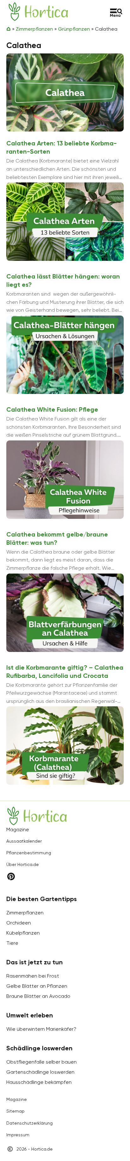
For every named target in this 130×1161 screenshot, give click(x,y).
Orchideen (18, 923)
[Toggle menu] (116, 12)
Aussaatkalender (24, 841)
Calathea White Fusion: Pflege (52, 409)
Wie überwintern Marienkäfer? (41, 1029)
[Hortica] (38, 11)
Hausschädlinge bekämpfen (39, 1082)
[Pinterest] (11, 876)
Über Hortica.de (22, 864)
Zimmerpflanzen (34, 29)
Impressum (17, 1134)
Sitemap (15, 1111)
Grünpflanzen (74, 29)
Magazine (16, 1099)
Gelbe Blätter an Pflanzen (36, 986)
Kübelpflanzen (23, 933)
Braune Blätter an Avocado (38, 996)
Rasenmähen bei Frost (32, 976)
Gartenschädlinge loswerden (40, 1072)
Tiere (12, 943)
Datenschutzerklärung (29, 1123)
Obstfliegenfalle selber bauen (41, 1062)
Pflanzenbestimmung (28, 852)
